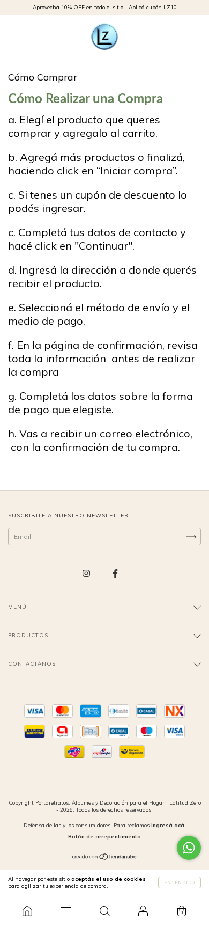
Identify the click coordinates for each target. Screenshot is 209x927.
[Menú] (66, 911)
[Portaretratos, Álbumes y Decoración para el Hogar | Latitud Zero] (27, 911)
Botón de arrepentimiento (104, 836)
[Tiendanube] (104, 858)
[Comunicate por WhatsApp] (189, 848)
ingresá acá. (168, 825)
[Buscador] (104, 911)
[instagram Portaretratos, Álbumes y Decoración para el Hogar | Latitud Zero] (87, 573)
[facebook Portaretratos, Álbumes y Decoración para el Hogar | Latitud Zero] (115, 573)
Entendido (179, 882)
